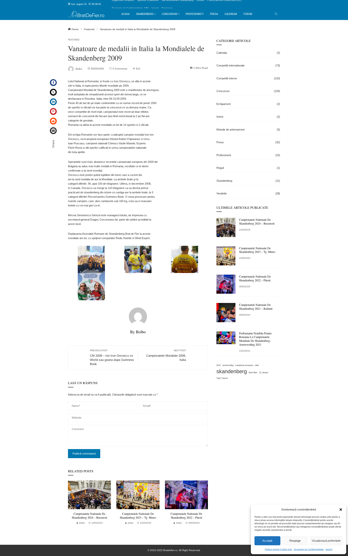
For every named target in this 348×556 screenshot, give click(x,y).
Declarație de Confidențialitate (309, 549)
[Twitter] (53, 92)
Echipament (248, 103)
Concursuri (248, 91)
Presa (248, 142)
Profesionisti (248, 155)
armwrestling (228, 365)
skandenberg (231, 371)
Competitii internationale (248, 65)
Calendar (248, 52)
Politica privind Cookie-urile (278, 549)
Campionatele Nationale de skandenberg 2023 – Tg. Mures (138, 515)
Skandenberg (248, 180)
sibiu (257, 365)
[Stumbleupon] (53, 121)
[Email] (53, 130)
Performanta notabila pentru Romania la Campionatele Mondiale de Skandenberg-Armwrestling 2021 (255, 338)
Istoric (248, 116)
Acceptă (267, 540)
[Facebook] (53, 82)
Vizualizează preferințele (326, 540)
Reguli (248, 167)
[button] (341, 509)
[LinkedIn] (53, 101)
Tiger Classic (222, 378)
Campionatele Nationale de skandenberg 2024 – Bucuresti (89, 515)
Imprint (329, 549)
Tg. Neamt (263, 372)
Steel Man (252, 372)
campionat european (244, 365)
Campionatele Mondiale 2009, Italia (166, 355)
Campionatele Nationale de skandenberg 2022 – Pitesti (186, 515)
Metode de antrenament (248, 129)
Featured (74, 40)
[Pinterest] (53, 111)
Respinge (295, 540)
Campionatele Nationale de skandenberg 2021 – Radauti (255, 306)
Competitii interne (248, 78)
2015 (218, 365)
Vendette (248, 193)
